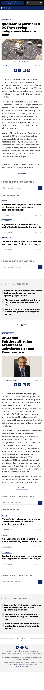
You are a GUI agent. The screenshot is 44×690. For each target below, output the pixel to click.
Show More (22, 173)
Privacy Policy (6, 653)
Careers (15, 651)
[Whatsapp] (28, 70)
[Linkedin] (24, 70)
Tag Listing (25, 653)
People (4, 201)
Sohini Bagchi (6, 66)
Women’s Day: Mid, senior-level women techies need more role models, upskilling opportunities (21, 207)
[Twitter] (19, 70)
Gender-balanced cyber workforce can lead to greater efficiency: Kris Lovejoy (21, 243)
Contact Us (34, 651)
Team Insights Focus (9, 380)
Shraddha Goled (8, 215)
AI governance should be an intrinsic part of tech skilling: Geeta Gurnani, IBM (22, 225)
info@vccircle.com (22, 666)
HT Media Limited (12, 665)
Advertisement (24, 651)
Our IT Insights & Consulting (12, 3)
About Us (9, 651)
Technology (6, 20)
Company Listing (36, 653)
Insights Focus (7, 334)
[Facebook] (15, 70)
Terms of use (17, 653)
